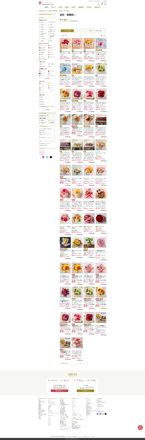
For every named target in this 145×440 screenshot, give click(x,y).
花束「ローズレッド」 (100, 226)
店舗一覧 (97, 7)
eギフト (53, 7)
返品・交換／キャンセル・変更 (91, 410)
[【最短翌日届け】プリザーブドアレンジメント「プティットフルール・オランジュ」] (100, 292)
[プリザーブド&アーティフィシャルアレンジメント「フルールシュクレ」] (89, 119)
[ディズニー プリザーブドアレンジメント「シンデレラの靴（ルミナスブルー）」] (65, 68)
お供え (73, 7)
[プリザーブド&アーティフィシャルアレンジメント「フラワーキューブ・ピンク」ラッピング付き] (77, 342)
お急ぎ (66, 7)
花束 (49, 401)
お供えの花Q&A (62, 409)
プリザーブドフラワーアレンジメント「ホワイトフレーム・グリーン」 (100, 78)
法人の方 (89, 7)
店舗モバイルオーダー (75, 425)
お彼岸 (40, 403)
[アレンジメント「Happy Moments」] (65, 218)
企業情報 (52, 436)
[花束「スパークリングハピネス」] (77, 242)
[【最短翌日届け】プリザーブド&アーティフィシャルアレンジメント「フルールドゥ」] (77, 119)
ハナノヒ (40, 135)
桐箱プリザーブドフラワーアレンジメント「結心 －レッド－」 (65, 53)
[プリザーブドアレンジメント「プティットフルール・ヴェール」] (77, 292)
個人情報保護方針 (61, 436)
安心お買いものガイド (89, 403)
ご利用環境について (100, 404)
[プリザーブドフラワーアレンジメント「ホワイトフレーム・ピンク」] (89, 94)
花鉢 (49, 408)
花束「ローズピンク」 (88, 226)
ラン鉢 (49, 407)
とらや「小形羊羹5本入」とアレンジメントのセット (100, 327)
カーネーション (74, 405)
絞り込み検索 (68, 30)
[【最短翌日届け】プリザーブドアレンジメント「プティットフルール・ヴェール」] (89, 292)
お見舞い (40, 417)
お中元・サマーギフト (42, 402)
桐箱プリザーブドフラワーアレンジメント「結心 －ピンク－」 (77, 53)
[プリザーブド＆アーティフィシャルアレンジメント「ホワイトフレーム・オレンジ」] (77, 144)
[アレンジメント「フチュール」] (100, 144)
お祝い (40, 416)
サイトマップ (81, 436)
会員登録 (87, 412)
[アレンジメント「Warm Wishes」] (77, 218)
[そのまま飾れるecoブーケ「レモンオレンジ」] (65, 267)
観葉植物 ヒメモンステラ (89, 250)
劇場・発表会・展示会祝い (43, 414)
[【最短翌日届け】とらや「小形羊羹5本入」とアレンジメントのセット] (65, 342)
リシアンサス (74, 406)
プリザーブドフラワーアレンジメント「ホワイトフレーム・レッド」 (100, 104)
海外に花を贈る (41, 130)
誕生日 (46, 7)
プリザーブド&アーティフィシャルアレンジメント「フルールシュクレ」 (89, 129)
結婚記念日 (81, 7)
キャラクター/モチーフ (51, 402)
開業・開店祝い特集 (63, 421)
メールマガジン (88, 414)
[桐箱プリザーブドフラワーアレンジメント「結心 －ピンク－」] (77, 43)
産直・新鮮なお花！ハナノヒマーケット (45, 137)
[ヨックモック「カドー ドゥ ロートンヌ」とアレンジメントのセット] (77, 68)
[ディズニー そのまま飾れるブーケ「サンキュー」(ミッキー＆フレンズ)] (89, 193)
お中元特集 (61, 401)
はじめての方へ (90, 1)
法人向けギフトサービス (44, 115)
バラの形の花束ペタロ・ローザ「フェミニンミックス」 (100, 252)
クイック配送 (74, 414)
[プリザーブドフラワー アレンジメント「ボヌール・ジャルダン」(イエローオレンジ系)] (77, 193)
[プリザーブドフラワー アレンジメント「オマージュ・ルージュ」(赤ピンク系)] (65, 193)
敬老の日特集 (62, 402)
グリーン (49, 423)
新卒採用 (85, 436)
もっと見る (47, 78)
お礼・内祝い (41, 415)
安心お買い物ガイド (97, 1)
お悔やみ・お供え (41, 401)
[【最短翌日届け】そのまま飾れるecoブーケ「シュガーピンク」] (100, 267)
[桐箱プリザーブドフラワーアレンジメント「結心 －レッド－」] (65, 43)
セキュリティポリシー (68, 436)
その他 (87, 415)
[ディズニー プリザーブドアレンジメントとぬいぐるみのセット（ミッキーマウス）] (100, 193)
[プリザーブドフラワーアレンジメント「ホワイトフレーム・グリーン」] (100, 68)
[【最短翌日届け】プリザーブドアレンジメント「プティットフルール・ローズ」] (77, 317)
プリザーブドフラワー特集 (64, 416)
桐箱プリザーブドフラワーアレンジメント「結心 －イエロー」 (89, 53)
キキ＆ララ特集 (62, 418)
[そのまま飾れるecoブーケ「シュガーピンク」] (89, 267)
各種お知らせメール (89, 411)
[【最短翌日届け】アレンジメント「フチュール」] (65, 170)
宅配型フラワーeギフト (43, 132)
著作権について (75, 436)
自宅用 (40, 418)
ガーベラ (73, 404)
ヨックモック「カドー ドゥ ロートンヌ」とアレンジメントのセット (77, 78)
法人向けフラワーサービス (64, 429)
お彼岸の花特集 (62, 403)
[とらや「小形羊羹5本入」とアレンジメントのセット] (100, 317)
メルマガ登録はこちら (85, 390)
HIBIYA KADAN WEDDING (76, 427)
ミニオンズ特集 (62, 407)
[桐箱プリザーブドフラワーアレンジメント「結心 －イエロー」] (89, 43)
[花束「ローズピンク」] (89, 218)
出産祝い (40, 406)
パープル (49, 421)
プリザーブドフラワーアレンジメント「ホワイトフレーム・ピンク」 (89, 104)
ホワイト (49, 424)
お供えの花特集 (62, 408)
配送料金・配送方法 (89, 408)
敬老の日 (40, 404)
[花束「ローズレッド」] (100, 218)
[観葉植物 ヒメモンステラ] (89, 242)
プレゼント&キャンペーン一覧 (76, 415)
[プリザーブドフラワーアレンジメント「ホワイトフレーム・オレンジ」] (65, 94)
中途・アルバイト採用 (90, 436)
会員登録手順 (88, 413)
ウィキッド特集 (62, 406)
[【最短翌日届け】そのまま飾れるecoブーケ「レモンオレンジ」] (77, 267)
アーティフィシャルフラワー (52, 404)
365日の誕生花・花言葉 (43, 145)
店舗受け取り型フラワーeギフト (44, 134)
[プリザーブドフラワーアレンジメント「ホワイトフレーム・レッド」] (100, 94)
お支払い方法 (88, 409)
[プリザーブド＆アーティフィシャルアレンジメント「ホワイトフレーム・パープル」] (89, 144)
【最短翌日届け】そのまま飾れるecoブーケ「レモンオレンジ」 (77, 277)
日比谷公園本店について (75, 426)
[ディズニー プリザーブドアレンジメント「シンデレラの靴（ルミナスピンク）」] (100, 43)
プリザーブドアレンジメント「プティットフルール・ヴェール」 (77, 302)
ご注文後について (99, 401)
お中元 (60, 7)
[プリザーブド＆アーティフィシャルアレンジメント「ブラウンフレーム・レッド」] (100, 119)
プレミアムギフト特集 (63, 415)
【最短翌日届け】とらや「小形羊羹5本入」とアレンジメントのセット (65, 352)
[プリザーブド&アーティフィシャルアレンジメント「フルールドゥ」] (65, 119)
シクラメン (73, 402)
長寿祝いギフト (62, 420)
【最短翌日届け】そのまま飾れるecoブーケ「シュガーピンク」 (100, 277)
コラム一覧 (98, 410)
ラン (72, 408)
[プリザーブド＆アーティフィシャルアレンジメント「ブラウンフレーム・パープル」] (65, 144)
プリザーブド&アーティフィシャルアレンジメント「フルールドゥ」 (65, 129)
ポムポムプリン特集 (63, 419)
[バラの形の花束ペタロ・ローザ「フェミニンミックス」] (100, 242)
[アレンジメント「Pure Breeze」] (77, 170)
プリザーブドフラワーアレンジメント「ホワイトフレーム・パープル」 (77, 104)
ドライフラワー (50, 405)
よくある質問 (104, 1)
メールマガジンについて (100, 405)
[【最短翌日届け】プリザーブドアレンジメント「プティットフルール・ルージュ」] (89, 317)
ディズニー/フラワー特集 (64, 417)
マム (72, 403)
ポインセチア (74, 401)
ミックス (49, 425)
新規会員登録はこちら (59, 390)
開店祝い (40, 408)
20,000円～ (50, 66)
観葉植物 (49, 406)
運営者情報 (56, 436)
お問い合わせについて (100, 406)
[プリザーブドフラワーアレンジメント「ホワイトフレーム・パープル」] (77, 94)
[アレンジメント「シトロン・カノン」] (89, 170)
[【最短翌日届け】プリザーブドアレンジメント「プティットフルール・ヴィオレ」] (65, 317)
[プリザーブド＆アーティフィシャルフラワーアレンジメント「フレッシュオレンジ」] (89, 68)
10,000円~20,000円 (42, 66)
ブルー (49, 422)
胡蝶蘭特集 (61, 422)
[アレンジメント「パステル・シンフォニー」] (100, 170)
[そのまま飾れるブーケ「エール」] (65, 242)
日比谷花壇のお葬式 (75, 428)
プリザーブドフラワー (51, 403)
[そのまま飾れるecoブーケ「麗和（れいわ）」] (65, 292)
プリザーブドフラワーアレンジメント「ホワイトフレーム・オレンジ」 (65, 104)
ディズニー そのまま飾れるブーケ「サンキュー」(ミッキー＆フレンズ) (89, 203)
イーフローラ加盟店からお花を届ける (45, 128)
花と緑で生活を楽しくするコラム (44, 143)
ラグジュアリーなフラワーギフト (65, 428)
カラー (73, 407)
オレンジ (49, 420)
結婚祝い (40, 407)
